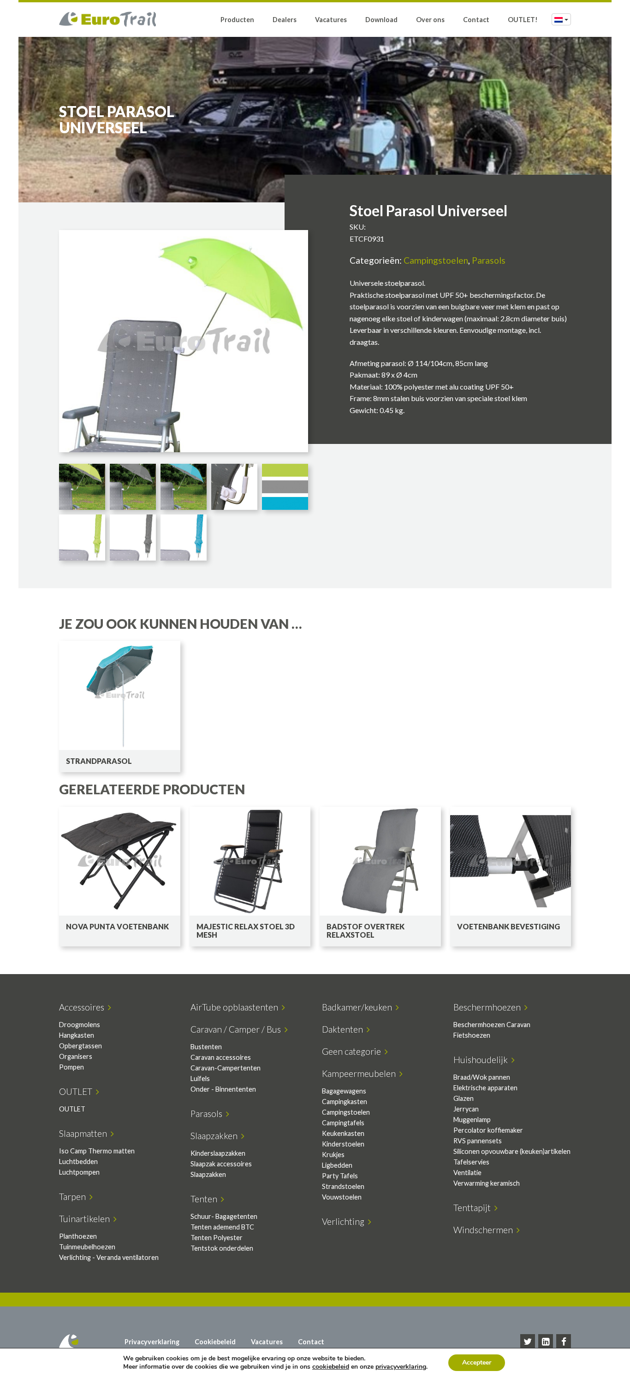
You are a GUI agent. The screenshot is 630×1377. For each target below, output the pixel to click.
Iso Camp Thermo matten (97, 1151)
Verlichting (345, 1221)
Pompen (71, 1067)
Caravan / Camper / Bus (237, 1029)
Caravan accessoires (220, 1057)
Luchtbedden (78, 1161)
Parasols (488, 260)
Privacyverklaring (152, 1342)
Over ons (430, 20)
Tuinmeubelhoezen (87, 1247)
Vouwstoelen (342, 1197)
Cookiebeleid (215, 1342)
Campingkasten (344, 1101)
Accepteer (476, 1362)
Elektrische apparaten (485, 1088)
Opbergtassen (80, 1046)
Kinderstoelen (343, 1144)
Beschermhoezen (488, 1007)
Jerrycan (466, 1109)
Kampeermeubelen (360, 1073)
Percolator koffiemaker (488, 1130)
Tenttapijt (473, 1207)
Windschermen (485, 1229)
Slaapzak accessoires (221, 1164)
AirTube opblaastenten (236, 1007)
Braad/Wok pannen (481, 1077)
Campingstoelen (436, 260)
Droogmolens (79, 1024)
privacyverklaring (400, 1366)
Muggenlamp (472, 1119)
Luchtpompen (79, 1172)
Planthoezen (78, 1236)
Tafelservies (471, 1162)
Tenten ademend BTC (222, 1227)
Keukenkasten (343, 1133)
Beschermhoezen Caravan (491, 1024)
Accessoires (83, 1007)
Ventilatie (467, 1172)
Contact (476, 20)
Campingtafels (343, 1123)
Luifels (200, 1078)
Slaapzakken (215, 1135)
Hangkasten (76, 1035)
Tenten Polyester (216, 1237)
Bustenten (206, 1047)
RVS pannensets (477, 1141)
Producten (237, 20)
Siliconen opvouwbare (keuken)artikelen (512, 1151)
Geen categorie (353, 1051)
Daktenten (344, 1029)
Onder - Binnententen (223, 1089)
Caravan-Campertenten (225, 1068)
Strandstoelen (343, 1186)
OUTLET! (523, 20)
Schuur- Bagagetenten (223, 1216)
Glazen (463, 1098)
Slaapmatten (85, 1133)
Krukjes (333, 1154)
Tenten (205, 1199)
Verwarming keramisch (486, 1183)
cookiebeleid (330, 1366)
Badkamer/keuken (359, 1007)
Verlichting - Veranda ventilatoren (109, 1257)
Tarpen (74, 1196)
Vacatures (331, 20)
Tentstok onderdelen (221, 1248)
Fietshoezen (471, 1035)
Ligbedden (337, 1165)
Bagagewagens (344, 1091)
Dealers (285, 20)
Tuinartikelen (86, 1218)
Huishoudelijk (482, 1059)
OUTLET (77, 1091)
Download (381, 20)
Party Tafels (340, 1176)
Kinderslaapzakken (217, 1153)
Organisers (75, 1056)
